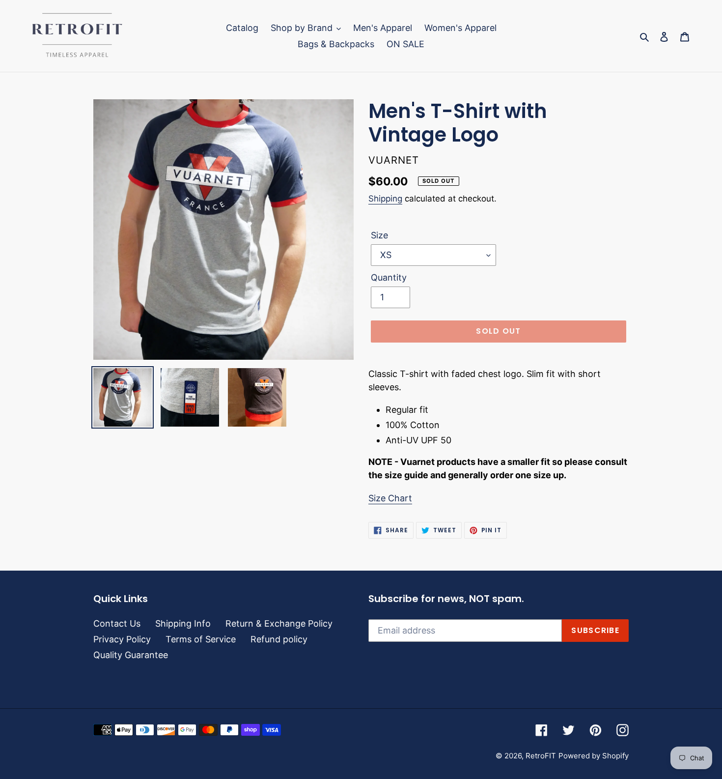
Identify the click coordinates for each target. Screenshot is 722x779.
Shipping (385, 198)
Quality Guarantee (130, 655)
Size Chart (390, 498)
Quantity (389, 277)
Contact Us (116, 623)
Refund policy (278, 639)
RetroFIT (541, 755)
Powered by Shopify (593, 755)
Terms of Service (201, 639)
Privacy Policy (122, 639)
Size (379, 235)
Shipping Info (183, 623)
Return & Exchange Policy (279, 623)
